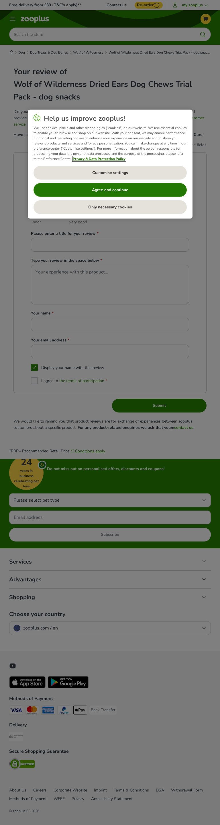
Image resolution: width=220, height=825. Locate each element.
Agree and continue (110, 189)
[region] (110, 164)
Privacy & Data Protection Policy (99, 158)
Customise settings (110, 172)
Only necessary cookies (110, 207)
